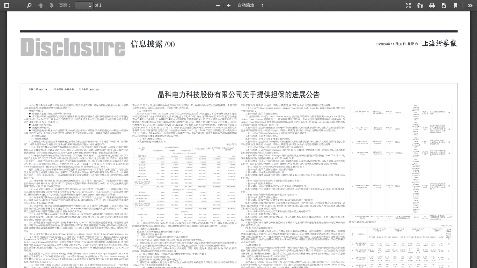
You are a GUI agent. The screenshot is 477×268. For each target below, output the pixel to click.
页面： (65, 5)
